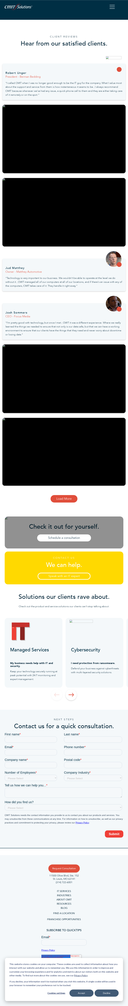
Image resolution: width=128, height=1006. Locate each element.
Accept (81, 993)
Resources (64, 904)
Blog (64, 908)
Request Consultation (64, 868)
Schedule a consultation (64, 538)
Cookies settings (56, 993)
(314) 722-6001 (64, 882)
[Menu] (112, 7)
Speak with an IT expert (64, 576)
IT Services (64, 891)
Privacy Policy (80, 975)
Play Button (64, 139)
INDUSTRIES (64, 895)
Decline (106, 993)
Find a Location (64, 913)
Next (71, 694)
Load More (64, 499)
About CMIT (64, 899)
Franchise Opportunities (64, 919)
